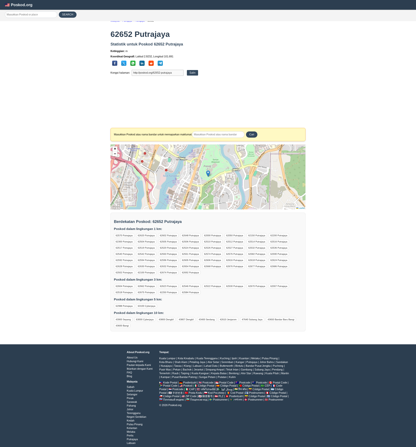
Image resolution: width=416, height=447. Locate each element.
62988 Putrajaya (124, 306)
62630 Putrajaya (146, 266)
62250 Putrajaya (168, 292)
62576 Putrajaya (234, 254)
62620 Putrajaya (146, 235)
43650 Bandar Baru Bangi (281, 319)
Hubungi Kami (135, 361)
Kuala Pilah (272, 373)
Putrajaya (132, 439)
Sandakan (282, 362)
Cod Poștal (236, 392)
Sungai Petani (207, 377)
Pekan (177, 369)
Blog (129, 376)
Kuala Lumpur (135, 390)
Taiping (185, 373)
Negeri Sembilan (136, 416)
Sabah (130, 387)
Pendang (277, 369)
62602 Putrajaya (168, 235)
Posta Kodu (195, 392)
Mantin (285, 373)
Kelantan (132, 428)
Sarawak (132, 402)
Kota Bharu (165, 362)
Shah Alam (181, 362)
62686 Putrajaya (278, 266)
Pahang (131, 405)
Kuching (225, 358)
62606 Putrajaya (212, 260)
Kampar (165, 377)
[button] (208, 173)
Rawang (258, 373)
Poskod (187, 385)
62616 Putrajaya (234, 260)
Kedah (130, 420)
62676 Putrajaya (234, 266)
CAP (192, 389)
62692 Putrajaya (190, 272)
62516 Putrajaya (278, 241)
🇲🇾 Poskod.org (18, 5)
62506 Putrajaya (190, 241)
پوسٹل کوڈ (227, 389)
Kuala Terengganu (207, 358)
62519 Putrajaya (146, 247)
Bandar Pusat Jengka (258, 365)
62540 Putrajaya (124, 254)
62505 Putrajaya (168, 241)
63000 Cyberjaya (145, 319)
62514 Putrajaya (256, 241)
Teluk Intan (232, 369)
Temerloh (164, 373)
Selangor (132, 394)
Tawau (178, 365)
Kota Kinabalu (186, 358)
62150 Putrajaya (256, 235)
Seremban (227, 362)
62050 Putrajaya (234, 235)
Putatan (222, 377)
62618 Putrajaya (256, 260)
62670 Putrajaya (256, 286)
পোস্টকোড (238, 399)
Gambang (246, 369)
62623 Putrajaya (168, 286)
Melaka (131, 431)
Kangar (240, 362)
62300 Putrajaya (124, 241)
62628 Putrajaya (124, 266)
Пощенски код (198, 399)
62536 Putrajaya (278, 247)
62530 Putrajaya (234, 286)
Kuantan (244, 358)
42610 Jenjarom (228, 319)
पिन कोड (242, 389)
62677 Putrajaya (256, 266)
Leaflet (301, 208)
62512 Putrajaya (234, 241)
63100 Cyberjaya (146, 306)
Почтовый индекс (173, 399)
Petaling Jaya (197, 362)
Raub (175, 373)
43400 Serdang (207, 319)
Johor (130, 409)
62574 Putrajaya (212, 254)
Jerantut (198, 369)
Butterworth (226, 365)
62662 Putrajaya (146, 286)
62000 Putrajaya (212, 235)
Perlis (130, 435)
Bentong (234, 373)
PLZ (221, 396)
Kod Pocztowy (216, 392)
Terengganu (134, 413)
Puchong (278, 365)
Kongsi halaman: (120, 72)
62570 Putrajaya (124, 235)
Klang (187, 365)
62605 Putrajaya (190, 260)
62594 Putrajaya (146, 260)
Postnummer (220, 399)
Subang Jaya (262, 369)
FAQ (129, 372)
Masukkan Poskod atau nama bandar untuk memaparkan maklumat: (153, 134)
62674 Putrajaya (168, 272)
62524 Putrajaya (190, 247)
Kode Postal (170, 382)
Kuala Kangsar (200, 373)
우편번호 (177, 392)
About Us (132, 357)
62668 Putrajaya (212, 266)
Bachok (187, 369)
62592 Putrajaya (124, 260)
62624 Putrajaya (278, 260)
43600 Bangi (122, 325)
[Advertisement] (208, 102)
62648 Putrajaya (190, 235)
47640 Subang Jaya (252, 319)
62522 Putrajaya (212, 286)
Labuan (131, 443)
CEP (267, 385)
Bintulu (239, 365)
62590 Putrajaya (278, 254)
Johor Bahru (267, 362)
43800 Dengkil (166, 319)
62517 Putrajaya (124, 247)
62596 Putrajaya (168, 260)
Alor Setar (213, 362)
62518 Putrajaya (124, 292)
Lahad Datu (211, 365)
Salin (192, 72)
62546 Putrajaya (190, 286)
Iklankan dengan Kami (140, 368)
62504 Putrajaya (146, 241)
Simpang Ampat (214, 369)
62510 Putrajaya (212, 241)
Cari (251, 134)
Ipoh (234, 358)
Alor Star (246, 373)
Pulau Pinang (135, 424)
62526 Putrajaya (212, 247)
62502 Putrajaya (124, 272)
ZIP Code (190, 396)
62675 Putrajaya (146, 292)
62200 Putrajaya (278, 235)
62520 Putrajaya (168, 247)
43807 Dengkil (186, 319)
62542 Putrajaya (146, 254)
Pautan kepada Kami (139, 365)
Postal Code (226, 382)
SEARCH (67, 14)
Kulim (232, 377)
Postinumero (256, 392)
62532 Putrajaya (256, 247)
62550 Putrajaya (168, 254)
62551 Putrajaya (190, 254)
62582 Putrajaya (256, 254)
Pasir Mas (165, 369)
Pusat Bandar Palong (184, 377)
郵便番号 (207, 396)
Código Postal (206, 385)
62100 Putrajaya (146, 272)
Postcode (207, 382)
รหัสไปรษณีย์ (208, 389)
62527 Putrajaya (234, 247)
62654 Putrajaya (190, 266)
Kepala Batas (219, 373)
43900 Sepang (123, 319)
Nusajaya (166, 365)
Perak (130, 398)
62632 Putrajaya (168, 266)
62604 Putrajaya (124, 286)
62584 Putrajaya (190, 292)
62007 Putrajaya (278, 286)
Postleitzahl (190, 382)
